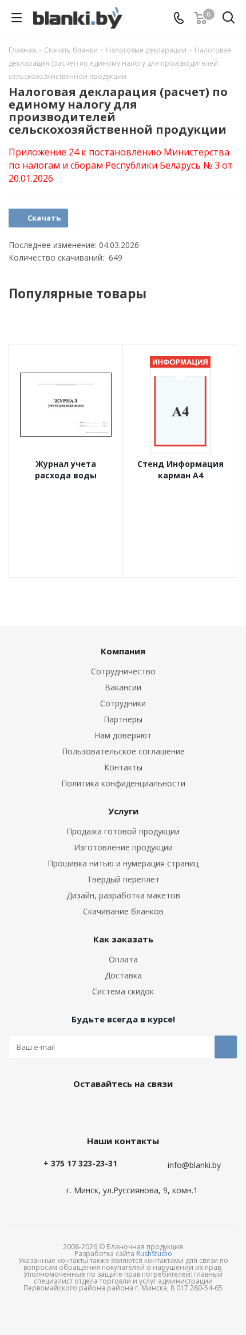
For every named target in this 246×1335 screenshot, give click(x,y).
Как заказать (123, 939)
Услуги (123, 811)
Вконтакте (91, 1109)
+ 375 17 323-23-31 (80, 1163)
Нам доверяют (123, 735)
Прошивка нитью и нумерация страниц (123, 863)
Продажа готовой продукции (123, 831)
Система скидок (123, 991)
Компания (123, 651)
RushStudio (154, 1253)
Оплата (123, 959)
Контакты (123, 767)
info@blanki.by (194, 1165)
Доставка (123, 975)
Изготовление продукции (123, 847)
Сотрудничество (123, 671)
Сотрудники (123, 703)
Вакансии (123, 687)
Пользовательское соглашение (123, 751)
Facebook (120, 1109)
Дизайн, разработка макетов (123, 895)
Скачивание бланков (123, 911)
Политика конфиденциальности (123, 783)
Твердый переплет (123, 879)
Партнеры (123, 719)
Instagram (148, 1109)
